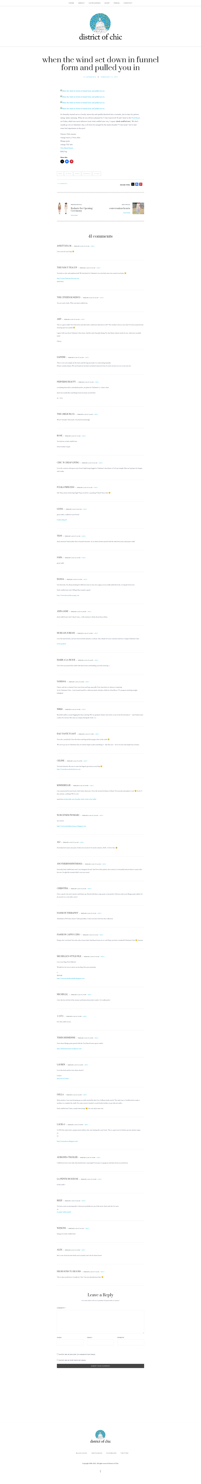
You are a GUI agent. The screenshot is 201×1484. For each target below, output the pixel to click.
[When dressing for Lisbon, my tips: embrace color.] (151, 1411)
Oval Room (136, 118)
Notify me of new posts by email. (72, 1360)
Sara (59, 557)
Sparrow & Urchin (63, 1078)
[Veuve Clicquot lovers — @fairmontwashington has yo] (50, 1392)
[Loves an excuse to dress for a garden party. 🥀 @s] (17, 1411)
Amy (59, 319)
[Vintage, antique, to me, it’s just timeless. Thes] (17, 1392)
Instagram (97, 1453)
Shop (107, 3)
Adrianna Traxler (67, 1157)
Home (71, 3)
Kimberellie (64, 785)
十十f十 (60, 1016)
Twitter (125, 1453)
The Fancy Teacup (67, 267)
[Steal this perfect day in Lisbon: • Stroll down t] (117, 1411)
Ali (58, 842)
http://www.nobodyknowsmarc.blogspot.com (71, 826)
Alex (59, 1250)
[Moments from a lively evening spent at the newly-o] (83, 1411)
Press (117, 3)
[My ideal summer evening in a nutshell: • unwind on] (151, 1392)
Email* (90, 1337)
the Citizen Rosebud (68, 297)
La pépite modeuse (67, 1179)
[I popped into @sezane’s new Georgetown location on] (117, 1392)
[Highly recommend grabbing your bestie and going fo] (83, 1392)
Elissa (60, 579)
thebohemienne (66, 1038)
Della (60, 1094)
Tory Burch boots (66, 148)
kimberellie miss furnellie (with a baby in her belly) (80, 799)
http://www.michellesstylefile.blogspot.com (70, 978)
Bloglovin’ (81, 1453)
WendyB (61, 1228)
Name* (59, 1337)
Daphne (61, 357)
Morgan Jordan (66, 633)
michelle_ (62, 994)
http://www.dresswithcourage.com (68, 595)
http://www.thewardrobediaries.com (68, 769)
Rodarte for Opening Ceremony (81, 209)
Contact (128, 3)
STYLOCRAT (61, 644)
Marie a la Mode (66, 660)
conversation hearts (119, 208)
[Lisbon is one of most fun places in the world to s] (184, 1411)
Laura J (61, 1124)
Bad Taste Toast (66, 734)
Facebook (111, 1453)
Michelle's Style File (69, 956)
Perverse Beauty (66, 382)
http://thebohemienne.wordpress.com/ (69, 1049)
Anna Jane (62, 611)
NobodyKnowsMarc (68, 815)
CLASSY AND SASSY (64, 1212)
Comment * (61, 1308)
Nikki (60, 709)
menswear (86, 173)
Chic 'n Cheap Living (68, 462)
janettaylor (64, 246)
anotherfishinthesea (69, 864)
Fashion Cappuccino (68, 934)
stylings (96, 173)
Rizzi (59, 1200)
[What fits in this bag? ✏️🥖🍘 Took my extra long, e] (184, 1392)
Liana (60, 509)
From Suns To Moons (69, 1271)
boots (60, 173)
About (81, 3)
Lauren (61, 1064)
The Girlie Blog (66, 414)
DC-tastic (68, 173)
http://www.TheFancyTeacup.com (68, 278)
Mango (77, 173)
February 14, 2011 (109, 77)
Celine (60, 761)
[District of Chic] (100, 26)
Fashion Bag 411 (62, 520)
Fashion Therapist (67, 913)
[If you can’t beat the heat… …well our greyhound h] (50, 1411)
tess (59, 536)
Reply (93, 246)
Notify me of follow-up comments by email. (77, 1354)
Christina (62, 888)
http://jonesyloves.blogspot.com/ (67, 1141)
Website (120, 1337)
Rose (59, 435)
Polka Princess (65, 487)
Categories (94, 3)
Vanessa (61, 681)
